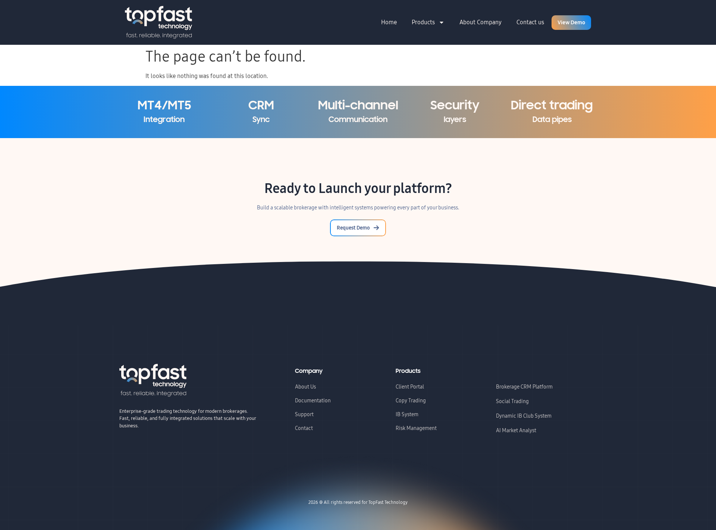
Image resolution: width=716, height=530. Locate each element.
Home (389, 22)
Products (423, 22)
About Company (480, 22)
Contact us (530, 22)
